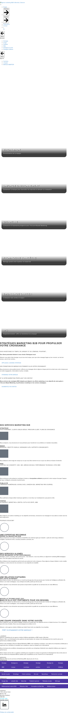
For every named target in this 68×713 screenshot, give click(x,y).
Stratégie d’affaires (60, 665)
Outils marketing (26, 674)
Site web (36, 674)
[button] (17, 630)
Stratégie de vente (50, 665)
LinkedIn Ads (14, 681)
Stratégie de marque (14, 665)
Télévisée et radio (47, 681)
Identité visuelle (6, 674)
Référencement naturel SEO (9, 686)
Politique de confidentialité (7, 712)
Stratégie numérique (26, 665)
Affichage (57, 681)
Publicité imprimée (34, 681)
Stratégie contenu (38, 665)
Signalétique (45, 674)
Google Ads (5, 681)
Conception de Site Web (37, 686)
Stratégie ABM (4, 665)
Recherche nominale (56, 674)
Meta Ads (23, 681)
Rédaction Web (24, 686)
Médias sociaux (51, 686)
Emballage (16, 674)
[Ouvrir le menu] (0, 4)
